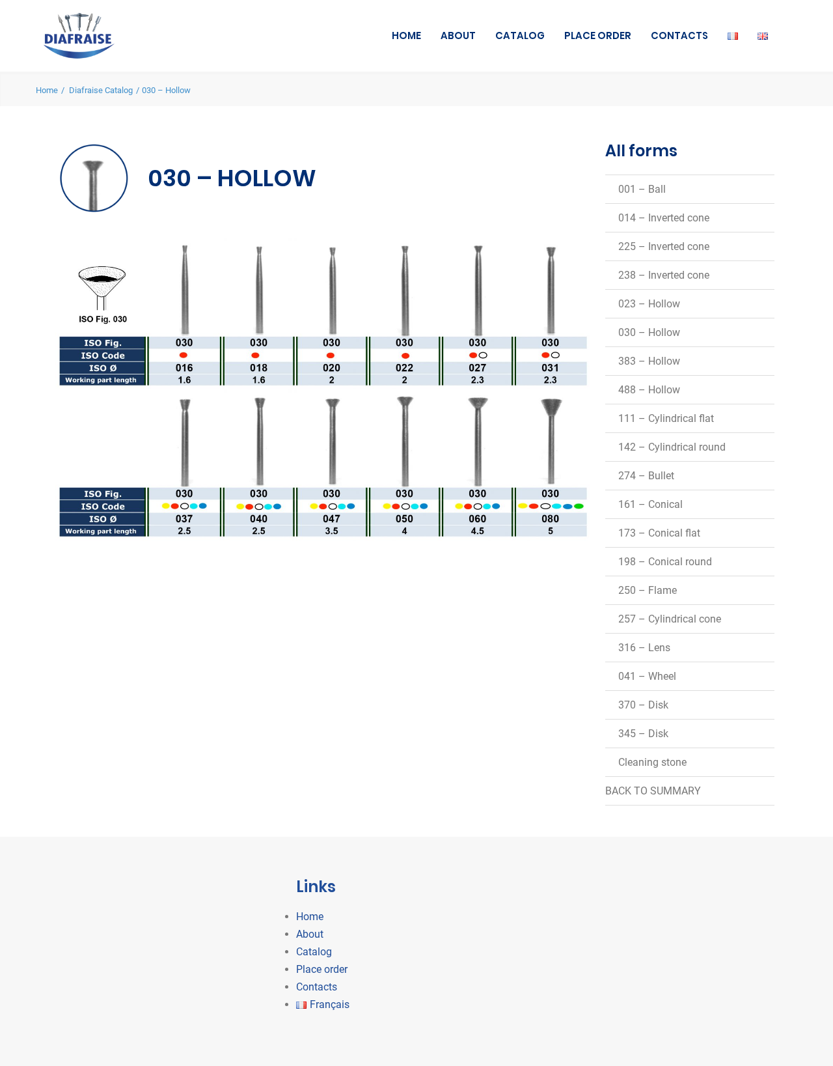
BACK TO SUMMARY (653, 791)
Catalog (520, 35)
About (458, 35)
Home (406, 35)
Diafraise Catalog (101, 90)
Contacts (679, 35)
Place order (597, 35)
